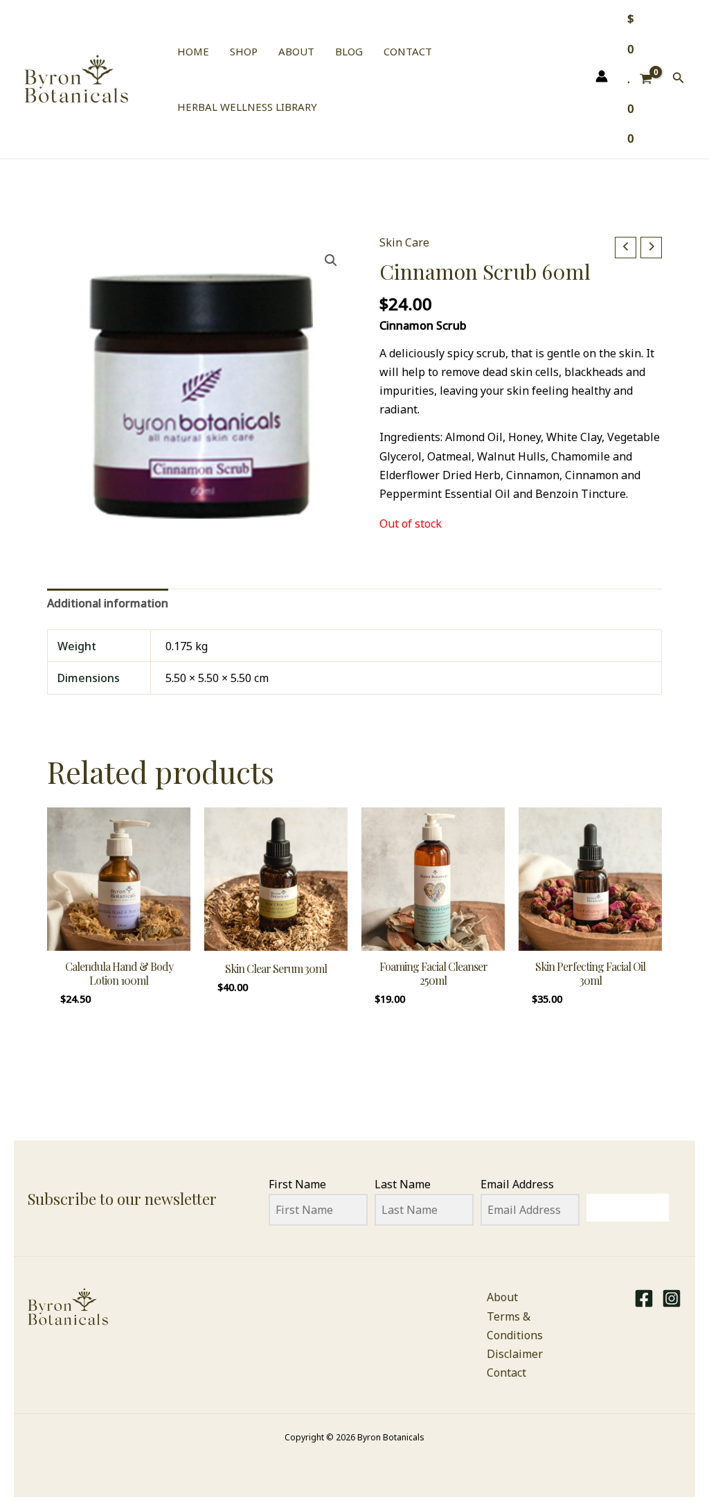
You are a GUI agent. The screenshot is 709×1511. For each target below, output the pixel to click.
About (502, 1297)
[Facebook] (644, 1298)
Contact (506, 1372)
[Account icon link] (601, 76)
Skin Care (404, 242)
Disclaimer (515, 1353)
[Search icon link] (678, 79)
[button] (330, 260)
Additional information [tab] (107, 603)
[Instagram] (671, 1298)
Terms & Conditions (515, 1326)
